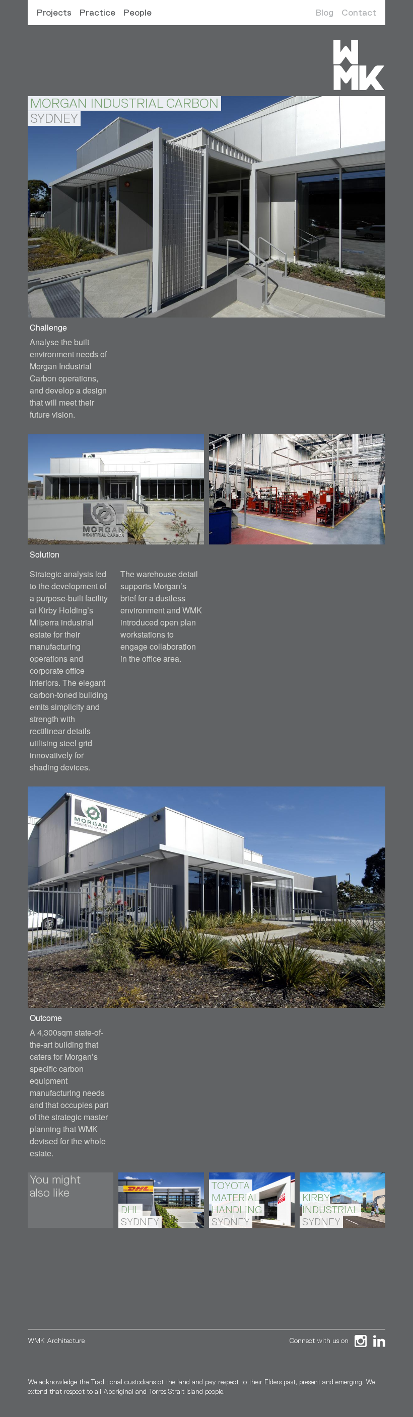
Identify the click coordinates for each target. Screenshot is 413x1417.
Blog (324, 13)
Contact (358, 13)
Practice (97, 13)
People (137, 13)
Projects (54, 13)
